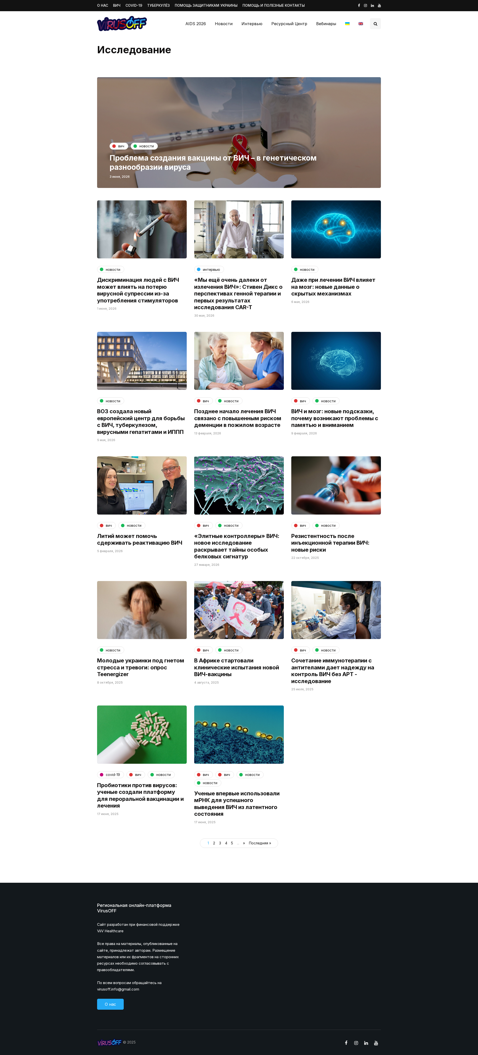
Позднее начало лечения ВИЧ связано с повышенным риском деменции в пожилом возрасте (237, 418)
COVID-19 (133, 5)
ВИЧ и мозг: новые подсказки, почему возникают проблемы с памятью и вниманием (334, 418)
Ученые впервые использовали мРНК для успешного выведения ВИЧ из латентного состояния (237, 803)
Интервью (251, 23)
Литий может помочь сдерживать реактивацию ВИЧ (139, 539)
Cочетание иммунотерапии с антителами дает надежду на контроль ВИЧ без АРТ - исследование (332, 670)
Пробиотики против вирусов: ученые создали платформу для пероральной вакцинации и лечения (140, 795)
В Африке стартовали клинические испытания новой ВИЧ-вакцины (236, 667)
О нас (102, 5)
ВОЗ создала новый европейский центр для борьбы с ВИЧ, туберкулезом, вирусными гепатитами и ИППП (141, 421)
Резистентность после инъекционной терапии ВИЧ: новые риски (330, 543)
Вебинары (326, 23)
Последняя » (260, 843)
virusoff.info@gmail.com (118, 989)
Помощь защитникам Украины (206, 5)
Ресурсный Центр (289, 23)
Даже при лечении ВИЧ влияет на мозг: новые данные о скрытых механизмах (333, 287)
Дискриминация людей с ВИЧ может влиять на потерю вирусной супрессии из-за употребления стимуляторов (138, 290)
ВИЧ (116, 5)
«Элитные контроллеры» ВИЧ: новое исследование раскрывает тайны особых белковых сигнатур (236, 546)
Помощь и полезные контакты (273, 5)
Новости (224, 23)
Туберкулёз (158, 5)
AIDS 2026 (195, 23)
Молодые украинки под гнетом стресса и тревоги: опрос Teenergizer (140, 667)
